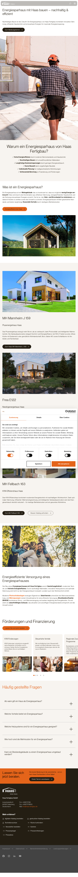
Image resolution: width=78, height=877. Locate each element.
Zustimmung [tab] (13, 417)
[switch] (29, 455)
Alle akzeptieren (63, 464)
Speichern (38, 464)
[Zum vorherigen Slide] (41, 675)
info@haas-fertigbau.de (29, 806)
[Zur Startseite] (6, 3)
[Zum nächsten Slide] (43, 675)
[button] (39, 703)
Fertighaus (13, 4)
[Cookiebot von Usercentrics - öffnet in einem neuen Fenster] (67, 411)
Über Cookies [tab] (64, 417)
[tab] (34, 675)
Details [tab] (39, 417)
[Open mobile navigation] (75, 3)
